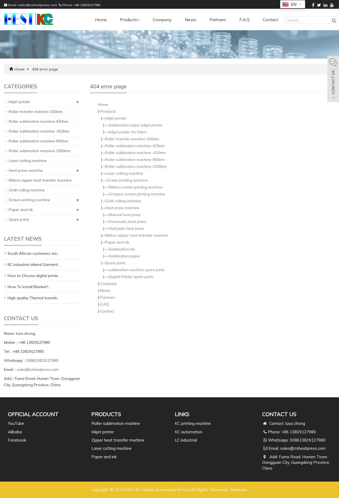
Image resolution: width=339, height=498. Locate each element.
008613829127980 (42, 360)
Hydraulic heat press (126, 228)
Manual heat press (125, 214)
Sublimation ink (122, 249)
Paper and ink (117, 242)
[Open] (333, 79)
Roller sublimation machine (115, 423)
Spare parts (115, 263)
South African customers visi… (33, 253)
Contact (270, 19)
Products (128, 19)
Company (162, 19)
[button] (138, 19)
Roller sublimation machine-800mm (135, 159)
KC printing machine (193, 423)
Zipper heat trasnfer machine (117, 440)
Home (101, 19)
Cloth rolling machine (123, 201)
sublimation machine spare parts (137, 269)
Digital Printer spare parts (131, 276)
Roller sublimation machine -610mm (135, 152)
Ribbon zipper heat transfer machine (136, 235)
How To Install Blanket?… (29, 286)
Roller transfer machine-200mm (132, 138)
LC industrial (186, 440)
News (190, 19)
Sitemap (238, 489)
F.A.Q (244, 19)
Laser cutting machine (124, 173)
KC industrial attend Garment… (34, 264)
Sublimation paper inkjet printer (135, 125)
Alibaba (15, 431)
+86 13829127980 (87, 5)
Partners (217, 19)
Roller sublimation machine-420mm (135, 145)
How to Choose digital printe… (34, 275)
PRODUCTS (106, 414)
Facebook (17, 440)
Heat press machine (122, 207)
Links (182, 414)
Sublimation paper (124, 256)
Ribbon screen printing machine (136, 187)
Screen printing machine (126, 180)
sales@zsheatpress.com (37, 5)
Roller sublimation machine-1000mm (136, 166)
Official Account (33, 414)
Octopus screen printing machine (137, 194)
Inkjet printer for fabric (128, 132)
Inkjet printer (115, 118)
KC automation (188, 431)
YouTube (16, 423)
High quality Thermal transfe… (33, 298)
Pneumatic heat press (127, 221)
